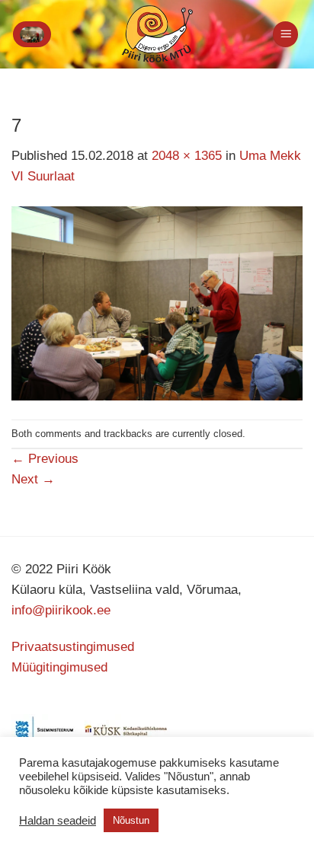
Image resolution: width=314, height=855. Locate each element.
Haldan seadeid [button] (57, 821)
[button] (32, 34)
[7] (157, 302)
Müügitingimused (59, 667)
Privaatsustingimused (72, 647)
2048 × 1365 (187, 155)
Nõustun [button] (131, 820)
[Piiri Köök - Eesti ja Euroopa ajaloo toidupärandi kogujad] (157, 34)
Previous (44, 458)
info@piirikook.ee (61, 610)
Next (33, 479)
